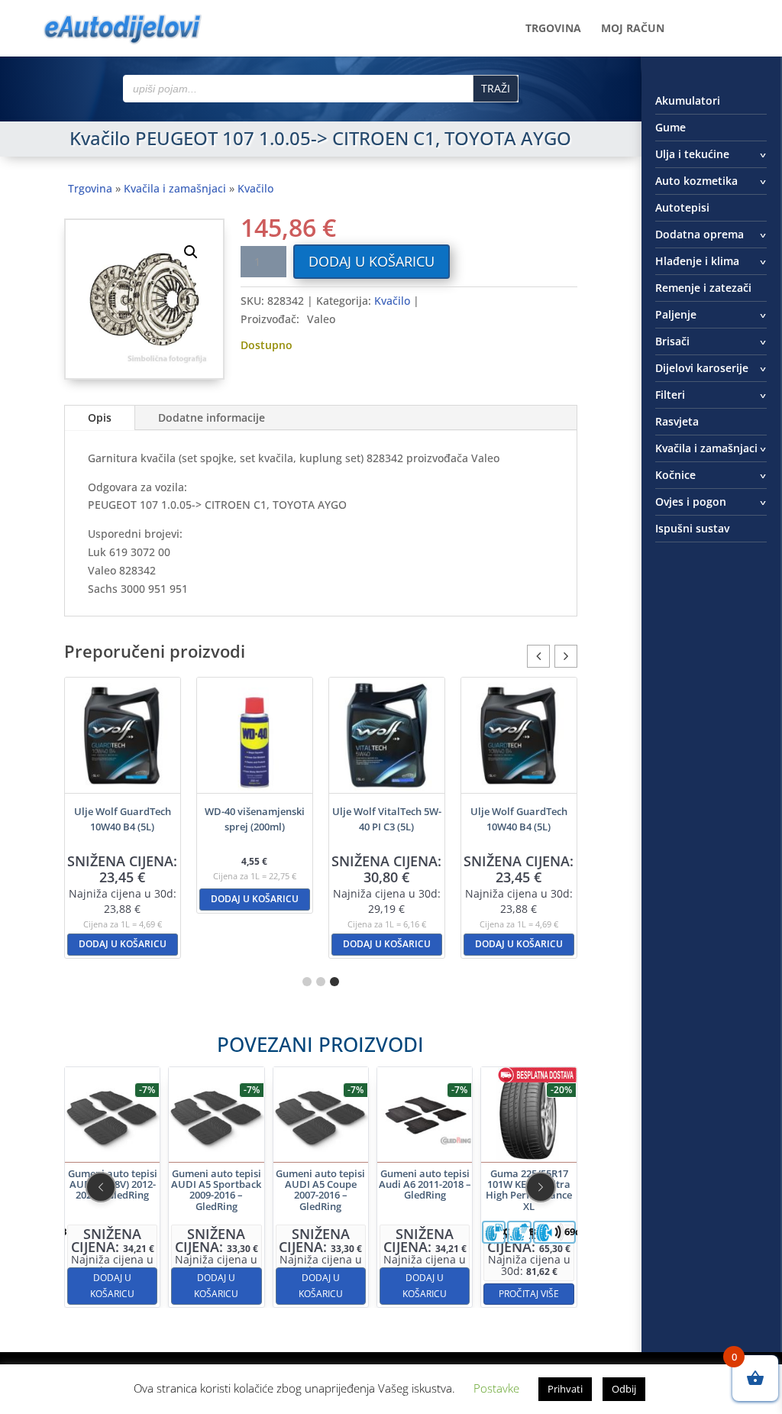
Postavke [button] (496, 1388)
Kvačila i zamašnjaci (175, 188)
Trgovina (553, 29)
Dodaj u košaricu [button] (122, 943)
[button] (191, 252)
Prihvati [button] (565, 1389)
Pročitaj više (529, 1293)
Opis (99, 417)
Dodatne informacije (211, 417)
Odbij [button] (624, 1389)
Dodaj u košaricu (372, 261)
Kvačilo (255, 188)
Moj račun (632, 29)
